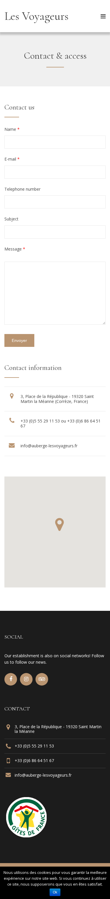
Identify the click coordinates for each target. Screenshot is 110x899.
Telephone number (22, 189)
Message (14, 249)
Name (12, 129)
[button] (59, 524)
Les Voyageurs (36, 16)
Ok (55, 892)
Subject (11, 219)
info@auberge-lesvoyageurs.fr (49, 445)
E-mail (12, 159)
